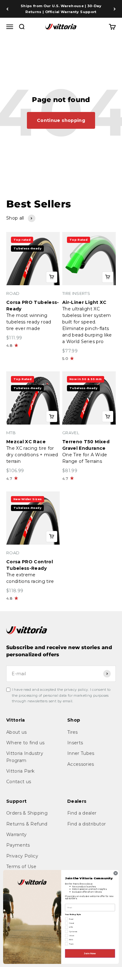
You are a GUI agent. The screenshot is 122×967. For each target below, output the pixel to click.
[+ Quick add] (51, 277)
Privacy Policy (22, 856)
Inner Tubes (80, 753)
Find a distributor (86, 824)
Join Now (90, 953)
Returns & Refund (27, 824)
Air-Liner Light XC (84, 302)
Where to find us (25, 743)
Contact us (18, 781)
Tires (72, 732)
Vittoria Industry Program (24, 757)
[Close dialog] (115, 873)
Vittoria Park (20, 771)
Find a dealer (82, 813)
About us (16, 732)
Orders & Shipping (27, 813)
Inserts (75, 743)
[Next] (115, 9)
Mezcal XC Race (26, 441)
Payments (18, 845)
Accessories (80, 764)
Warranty (16, 834)
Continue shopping (61, 120)
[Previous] (7, 9)
